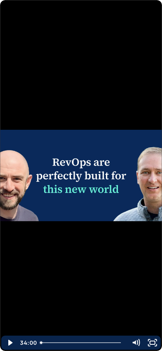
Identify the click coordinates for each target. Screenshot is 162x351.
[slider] (82, 343)
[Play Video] (9, 343)
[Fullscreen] (152, 343)
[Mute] (136, 343)
